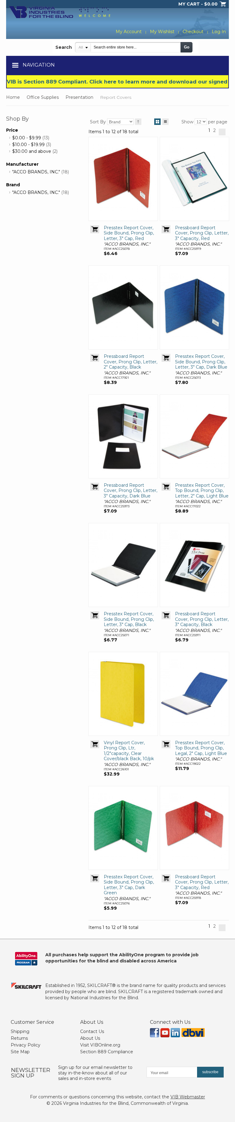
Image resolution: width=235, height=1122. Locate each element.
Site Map (20, 1051)
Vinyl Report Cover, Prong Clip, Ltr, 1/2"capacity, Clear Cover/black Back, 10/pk (129, 751)
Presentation (79, 97)
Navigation (39, 65)
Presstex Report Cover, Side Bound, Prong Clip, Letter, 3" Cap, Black (129, 619)
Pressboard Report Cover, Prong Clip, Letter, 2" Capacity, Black (130, 362)
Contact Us (92, 1031)
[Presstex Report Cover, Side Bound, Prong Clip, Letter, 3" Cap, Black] (123, 565)
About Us (90, 1038)
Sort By (98, 122)
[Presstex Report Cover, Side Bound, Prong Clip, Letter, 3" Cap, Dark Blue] (194, 307)
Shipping (20, 1031)
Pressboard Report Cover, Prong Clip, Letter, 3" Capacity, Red (202, 233)
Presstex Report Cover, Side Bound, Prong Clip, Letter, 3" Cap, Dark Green (129, 885)
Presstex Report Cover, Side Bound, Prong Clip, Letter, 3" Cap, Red (129, 233)
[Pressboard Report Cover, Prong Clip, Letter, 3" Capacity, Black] (194, 565)
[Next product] (222, 132)
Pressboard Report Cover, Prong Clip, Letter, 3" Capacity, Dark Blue (130, 490)
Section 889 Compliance (106, 1051)
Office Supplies (43, 97)
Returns (19, 1038)
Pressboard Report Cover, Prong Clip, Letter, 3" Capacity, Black (202, 619)
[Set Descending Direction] (138, 121)
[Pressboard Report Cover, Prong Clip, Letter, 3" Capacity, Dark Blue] (123, 436)
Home (13, 97)
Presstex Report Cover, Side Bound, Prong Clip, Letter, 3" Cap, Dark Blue (201, 362)
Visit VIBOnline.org (100, 1045)
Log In (219, 31)
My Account (129, 31)
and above (31, 151)
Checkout (193, 31)
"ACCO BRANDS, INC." (36, 172)
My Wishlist (162, 31)
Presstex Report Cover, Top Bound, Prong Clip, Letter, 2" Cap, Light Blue (202, 490)
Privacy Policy (25, 1045)
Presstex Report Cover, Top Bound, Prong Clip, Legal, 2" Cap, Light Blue (201, 748)
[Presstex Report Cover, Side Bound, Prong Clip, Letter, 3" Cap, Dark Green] (123, 828)
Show (187, 122)
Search (63, 47)
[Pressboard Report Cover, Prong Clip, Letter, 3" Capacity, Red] (194, 179)
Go (186, 47)
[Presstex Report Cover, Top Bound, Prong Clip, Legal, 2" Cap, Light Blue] (194, 694)
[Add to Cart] (94, 229)
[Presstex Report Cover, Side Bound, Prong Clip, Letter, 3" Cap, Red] (123, 179)
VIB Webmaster (187, 1097)
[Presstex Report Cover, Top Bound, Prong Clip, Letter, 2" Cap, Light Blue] (194, 436)
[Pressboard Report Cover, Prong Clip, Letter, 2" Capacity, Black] (123, 307)
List (165, 121)
